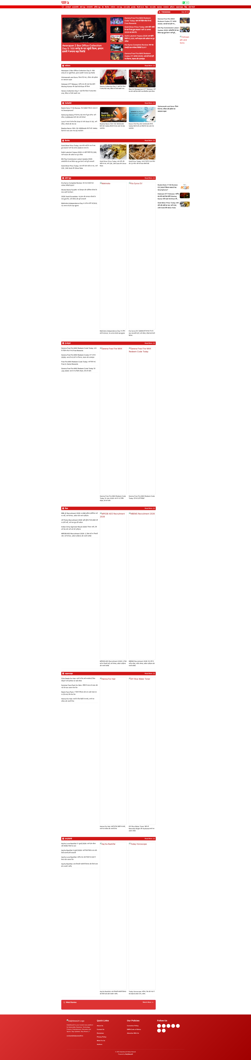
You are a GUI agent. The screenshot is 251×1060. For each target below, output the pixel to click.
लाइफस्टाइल (179, 7)
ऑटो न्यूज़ (82, 7)
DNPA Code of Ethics (134, 1029)
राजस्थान (166, 7)
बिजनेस (107, 7)
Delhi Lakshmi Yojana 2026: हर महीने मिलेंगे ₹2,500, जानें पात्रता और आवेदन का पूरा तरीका (140, 38)
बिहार (146, 7)
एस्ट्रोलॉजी (75, 7)
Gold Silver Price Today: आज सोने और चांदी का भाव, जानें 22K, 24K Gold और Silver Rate (113, 163)
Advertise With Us (133, 1033)
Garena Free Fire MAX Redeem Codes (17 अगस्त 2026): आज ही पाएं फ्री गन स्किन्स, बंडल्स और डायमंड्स (139, 56)
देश (103, 7)
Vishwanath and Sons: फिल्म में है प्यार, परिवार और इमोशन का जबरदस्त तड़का (168, 108)
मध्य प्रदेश (153, 7)
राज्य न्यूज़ (119, 7)
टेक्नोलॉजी (90, 7)
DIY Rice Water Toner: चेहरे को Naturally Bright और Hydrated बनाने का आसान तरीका (141, 828)
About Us (100, 1025)
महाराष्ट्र (159, 7)
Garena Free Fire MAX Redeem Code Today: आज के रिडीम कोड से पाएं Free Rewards (138, 20)
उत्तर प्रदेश (127, 7)
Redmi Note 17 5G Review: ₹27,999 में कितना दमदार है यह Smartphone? (168, 187)
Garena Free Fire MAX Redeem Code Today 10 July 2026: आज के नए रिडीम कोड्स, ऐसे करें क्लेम (113, 498)
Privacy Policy (101, 1037)
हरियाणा (172, 7)
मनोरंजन (113, 7)
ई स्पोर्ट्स (68, 7)
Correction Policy (133, 1025)
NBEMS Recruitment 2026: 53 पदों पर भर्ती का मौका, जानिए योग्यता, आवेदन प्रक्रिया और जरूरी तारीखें (142, 663)
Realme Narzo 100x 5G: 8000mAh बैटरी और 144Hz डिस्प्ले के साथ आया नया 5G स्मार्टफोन (112, 126)
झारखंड (133, 7)
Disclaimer (100, 1033)
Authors (99, 1044)
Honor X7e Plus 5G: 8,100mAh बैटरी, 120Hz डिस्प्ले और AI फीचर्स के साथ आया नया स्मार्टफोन (141, 126)
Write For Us (101, 1040)
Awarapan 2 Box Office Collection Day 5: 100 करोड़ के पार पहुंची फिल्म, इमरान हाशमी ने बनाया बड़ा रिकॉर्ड (82, 48)
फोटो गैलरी (192, 7)
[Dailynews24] (65, 2)
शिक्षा (185, 7)
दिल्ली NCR (140, 7)
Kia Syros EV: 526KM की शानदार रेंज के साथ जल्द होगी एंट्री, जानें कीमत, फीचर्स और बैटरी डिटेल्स (142, 333)
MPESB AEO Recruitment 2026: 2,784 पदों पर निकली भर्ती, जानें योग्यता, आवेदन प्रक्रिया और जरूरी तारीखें (113, 663)
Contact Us (100, 1029)
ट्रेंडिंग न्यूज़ (97, 7)
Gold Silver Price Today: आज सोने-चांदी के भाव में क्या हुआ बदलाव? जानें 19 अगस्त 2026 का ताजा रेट (140, 29)
